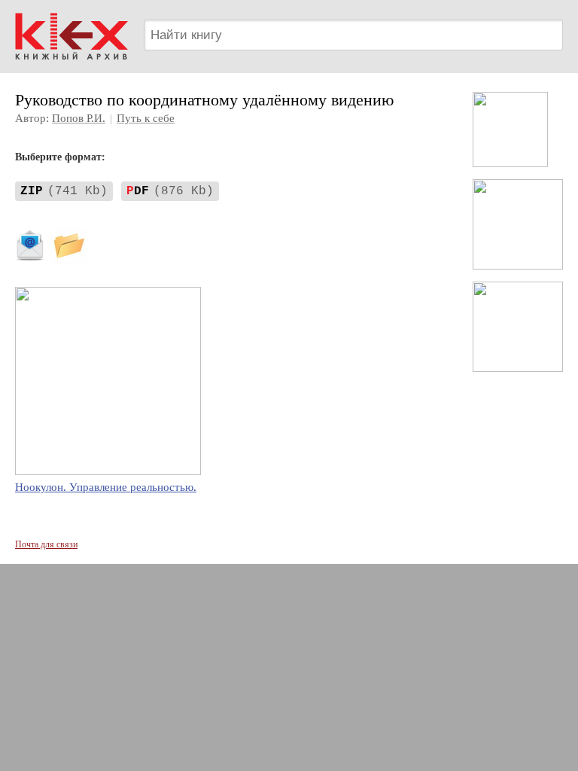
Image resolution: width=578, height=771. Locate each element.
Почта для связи (46, 544)
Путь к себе (146, 118)
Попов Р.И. (78, 118)
